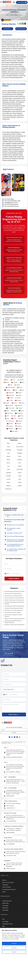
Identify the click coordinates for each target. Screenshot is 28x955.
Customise (14, 947)
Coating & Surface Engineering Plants (14, 608)
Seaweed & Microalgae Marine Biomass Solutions (14, 603)
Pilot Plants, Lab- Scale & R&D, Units (14, 610)
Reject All (14, 952)
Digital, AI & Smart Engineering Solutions (15, 618)
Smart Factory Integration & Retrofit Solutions (13, 615)
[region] (14, 941)
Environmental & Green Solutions (13, 612)
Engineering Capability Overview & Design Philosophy (13, 621)
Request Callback (14, 578)
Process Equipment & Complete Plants (14, 597)
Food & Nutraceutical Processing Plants (14, 606)
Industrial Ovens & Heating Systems (13, 595)
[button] (14, 2)
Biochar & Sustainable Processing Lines (14, 600)
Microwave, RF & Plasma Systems (13, 593)
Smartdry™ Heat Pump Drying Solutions (14, 624)
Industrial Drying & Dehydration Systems (14, 591)
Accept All (14, 943)
